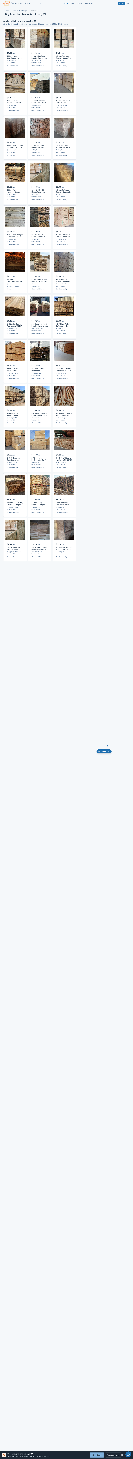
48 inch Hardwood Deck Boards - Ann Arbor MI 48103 (14, 57)
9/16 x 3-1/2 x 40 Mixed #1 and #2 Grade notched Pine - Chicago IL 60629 (39, 191)
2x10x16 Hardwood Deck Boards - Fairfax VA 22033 (39, 459)
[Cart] (128, 3)
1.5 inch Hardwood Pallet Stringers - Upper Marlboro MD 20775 (14, 548)
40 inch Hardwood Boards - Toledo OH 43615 (14, 102)
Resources (89, 3)
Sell (72, 3)
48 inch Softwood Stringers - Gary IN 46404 (63, 146)
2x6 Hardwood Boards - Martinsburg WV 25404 (64, 414)
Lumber (15, 11)
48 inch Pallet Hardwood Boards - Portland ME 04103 (14, 191)
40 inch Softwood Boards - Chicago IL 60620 (63, 191)
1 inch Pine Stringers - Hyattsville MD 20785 (64, 459)
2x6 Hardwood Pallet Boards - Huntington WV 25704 (39, 325)
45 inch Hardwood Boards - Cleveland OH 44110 (38, 102)
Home (7, 11)
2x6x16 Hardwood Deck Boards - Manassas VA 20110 (14, 459)
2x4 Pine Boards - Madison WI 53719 (38, 370)
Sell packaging (96, 1455)
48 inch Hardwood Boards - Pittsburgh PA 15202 (63, 236)
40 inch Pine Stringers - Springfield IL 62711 (64, 548)
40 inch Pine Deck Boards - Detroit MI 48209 (63, 57)
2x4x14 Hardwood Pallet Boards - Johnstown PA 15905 (14, 370)
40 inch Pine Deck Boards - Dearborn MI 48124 (39, 57)
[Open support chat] (128, 1454)
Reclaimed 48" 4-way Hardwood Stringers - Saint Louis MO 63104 (15, 504)
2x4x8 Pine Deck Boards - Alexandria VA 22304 (63, 280)
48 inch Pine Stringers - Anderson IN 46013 (15, 146)
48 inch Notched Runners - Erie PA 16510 (37, 146)
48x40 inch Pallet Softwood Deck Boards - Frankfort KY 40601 (64, 325)
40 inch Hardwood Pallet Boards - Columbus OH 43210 (63, 102)
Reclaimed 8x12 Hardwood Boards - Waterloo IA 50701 (63, 504)
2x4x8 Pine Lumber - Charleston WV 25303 (64, 370)
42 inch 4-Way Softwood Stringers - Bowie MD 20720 (39, 504)
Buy (65, 3)
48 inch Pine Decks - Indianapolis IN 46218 (39, 280)
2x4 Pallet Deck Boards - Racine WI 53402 (38, 236)
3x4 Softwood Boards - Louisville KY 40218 (39, 414)
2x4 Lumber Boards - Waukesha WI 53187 (14, 325)
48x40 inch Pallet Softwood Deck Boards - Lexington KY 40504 (15, 414)
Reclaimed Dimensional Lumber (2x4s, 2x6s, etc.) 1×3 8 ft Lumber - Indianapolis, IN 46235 (15, 280)
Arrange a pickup (113, 1455)
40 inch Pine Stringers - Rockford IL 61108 (15, 236)
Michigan (24, 11)
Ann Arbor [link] (34, 11)
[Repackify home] (6, 3)
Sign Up (121, 3)
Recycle (79, 3)
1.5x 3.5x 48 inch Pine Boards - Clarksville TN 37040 (39, 548)
